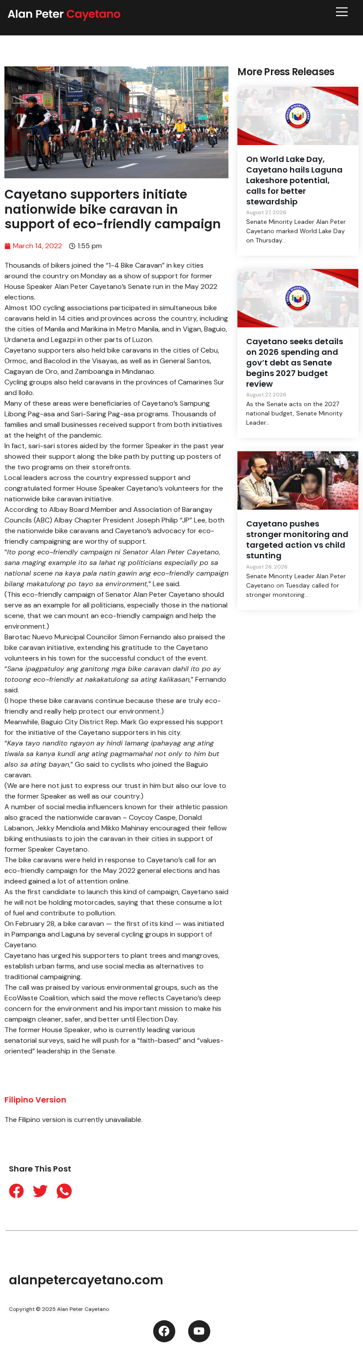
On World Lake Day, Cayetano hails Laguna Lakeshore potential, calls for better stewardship (294, 180)
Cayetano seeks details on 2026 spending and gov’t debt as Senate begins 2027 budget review (294, 362)
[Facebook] (164, 1331)
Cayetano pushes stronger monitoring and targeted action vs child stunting (297, 539)
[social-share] (12, 1191)
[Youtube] (199, 1331)
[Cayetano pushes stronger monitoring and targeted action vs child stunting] (297, 480)
